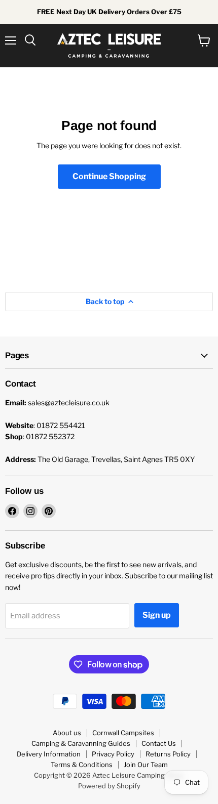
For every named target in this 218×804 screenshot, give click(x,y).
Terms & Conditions (82, 764)
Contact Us (158, 743)
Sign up (156, 615)
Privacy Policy (113, 754)
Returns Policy (168, 754)
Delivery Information (49, 754)
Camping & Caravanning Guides (80, 743)
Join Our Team (146, 764)
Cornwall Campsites (123, 733)
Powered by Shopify (109, 786)
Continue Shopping (109, 176)
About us (67, 733)
